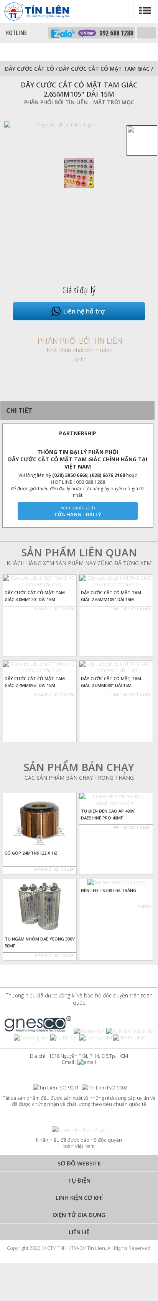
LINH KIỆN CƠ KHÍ (79, 1197)
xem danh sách (78, 507)
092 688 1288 (114, 32)
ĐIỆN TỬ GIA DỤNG (79, 1215)
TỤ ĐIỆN (79, 1180)
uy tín (80, 359)
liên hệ (79, 1232)
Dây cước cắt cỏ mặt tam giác (105, 68)
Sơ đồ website (79, 1163)
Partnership (77, 433)
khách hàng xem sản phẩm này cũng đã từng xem (79, 563)
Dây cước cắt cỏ (29, 68)
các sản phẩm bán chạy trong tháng (79, 777)
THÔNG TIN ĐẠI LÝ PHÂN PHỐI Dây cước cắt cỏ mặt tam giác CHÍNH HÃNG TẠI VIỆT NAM (77, 459)
